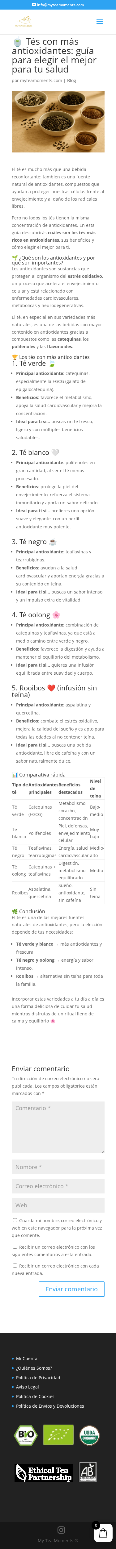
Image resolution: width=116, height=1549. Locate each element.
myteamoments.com (41, 80)
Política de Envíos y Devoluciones (50, 1406)
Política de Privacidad (38, 1377)
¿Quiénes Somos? (34, 1368)
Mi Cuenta (26, 1358)
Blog (71, 80)
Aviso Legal (27, 1387)
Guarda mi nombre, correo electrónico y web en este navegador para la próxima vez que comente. (57, 1228)
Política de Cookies (35, 1396)
